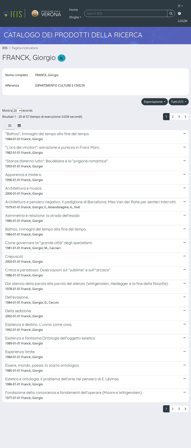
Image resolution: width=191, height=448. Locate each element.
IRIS (5, 48)
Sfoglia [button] (74, 17)
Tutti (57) (177, 102)
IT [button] (179, 6)
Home (73, 10)
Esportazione (153, 102)
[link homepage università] (46, 13)
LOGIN (182, 21)
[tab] (10, 125)
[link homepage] (13, 13)
